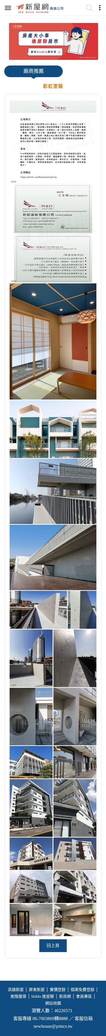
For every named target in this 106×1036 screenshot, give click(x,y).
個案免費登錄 (82, 990)
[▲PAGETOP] (91, 1003)
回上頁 (53, 945)
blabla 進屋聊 (42, 996)
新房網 (65, 996)
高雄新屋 (16, 990)
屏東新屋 (37, 990)
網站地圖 (53, 1003)
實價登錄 (58, 990)
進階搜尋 (18, 996)
